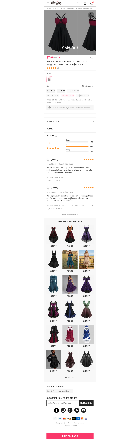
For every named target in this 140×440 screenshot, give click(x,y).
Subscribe (86, 403)
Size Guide (86, 86)
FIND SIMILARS (70, 436)
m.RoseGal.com (58, 3)
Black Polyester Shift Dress (59, 391)
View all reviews (69, 214)
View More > (70, 377)
